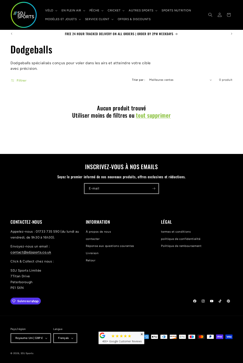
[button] (51, 10)
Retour (90, 260)
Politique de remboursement (181, 246)
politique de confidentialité (180, 239)
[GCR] (102, 335)
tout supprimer (153, 115)
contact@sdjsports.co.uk (30, 252)
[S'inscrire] (153, 188)
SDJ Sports (27, 353)
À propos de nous (98, 231)
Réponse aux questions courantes (110, 246)
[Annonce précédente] (11, 34)
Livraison (92, 253)
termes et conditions (176, 231)
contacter (93, 239)
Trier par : (138, 80)
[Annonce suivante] (231, 34)
